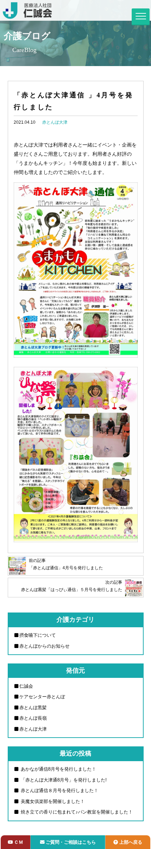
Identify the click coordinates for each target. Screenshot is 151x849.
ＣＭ (18, 842)
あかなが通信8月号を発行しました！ (57, 769)
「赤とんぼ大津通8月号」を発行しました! (63, 780)
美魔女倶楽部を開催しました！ (52, 801)
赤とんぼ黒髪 (33, 707)
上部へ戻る (130, 842)
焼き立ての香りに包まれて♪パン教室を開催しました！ (76, 812)
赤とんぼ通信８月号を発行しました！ (58, 790)
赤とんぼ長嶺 (33, 718)
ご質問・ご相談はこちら (71, 842)
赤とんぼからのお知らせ (44, 646)
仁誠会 (26, 686)
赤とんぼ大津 (54, 122)
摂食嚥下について (37, 635)
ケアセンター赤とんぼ (42, 696)
